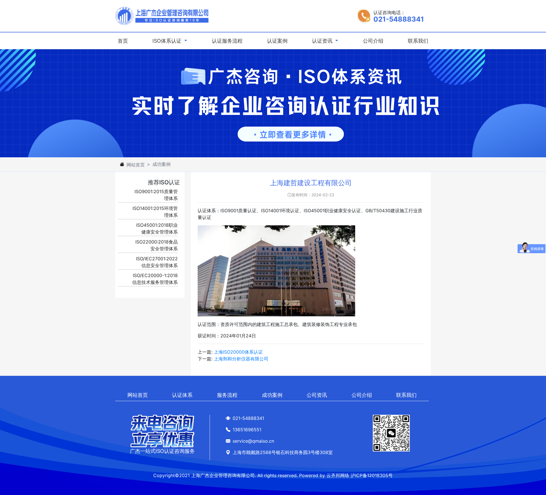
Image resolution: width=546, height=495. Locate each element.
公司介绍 (373, 41)
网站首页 (136, 165)
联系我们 (418, 41)
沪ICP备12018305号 (372, 475)
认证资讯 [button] (323, 41)
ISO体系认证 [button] (167, 41)
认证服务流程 (227, 41)
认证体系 (182, 395)
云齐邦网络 (337, 475)
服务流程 (227, 395)
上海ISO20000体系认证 (238, 352)
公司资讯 (317, 395)
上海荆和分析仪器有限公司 (241, 359)
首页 (124, 41)
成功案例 (272, 395)
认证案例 (277, 41)
